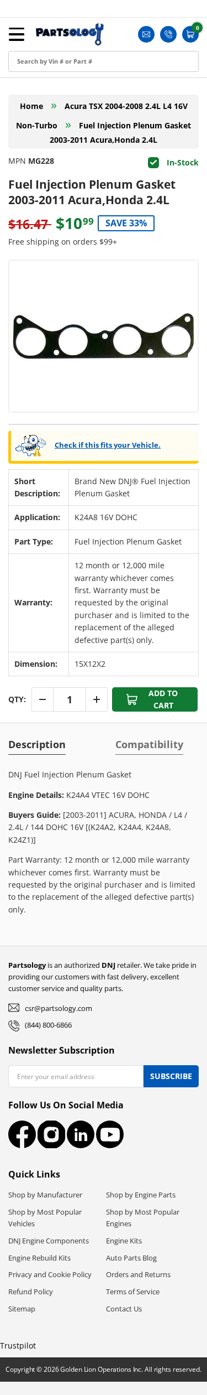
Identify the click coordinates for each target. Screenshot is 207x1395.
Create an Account (46, 70)
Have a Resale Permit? (53, 169)
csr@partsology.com (58, 1008)
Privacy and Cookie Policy (50, 1274)
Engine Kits (124, 1241)
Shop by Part (35, 95)
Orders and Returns (138, 1274)
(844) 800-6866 (48, 1025)
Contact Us (124, 1309)
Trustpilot (18, 1345)
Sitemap (21, 1309)
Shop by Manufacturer (45, 1195)
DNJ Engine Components (48, 1241)
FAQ (19, 144)
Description (37, 744)
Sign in (23, 45)
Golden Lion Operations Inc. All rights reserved (129, 1369)
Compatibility (149, 744)
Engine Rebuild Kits (39, 1258)
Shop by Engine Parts (141, 1195)
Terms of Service (133, 1292)
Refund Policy (30, 1292)
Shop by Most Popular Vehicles (45, 1217)
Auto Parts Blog (131, 1258)
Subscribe (171, 1076)
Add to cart (163, 699)
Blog (19, 120)
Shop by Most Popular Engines (142, 1217)
